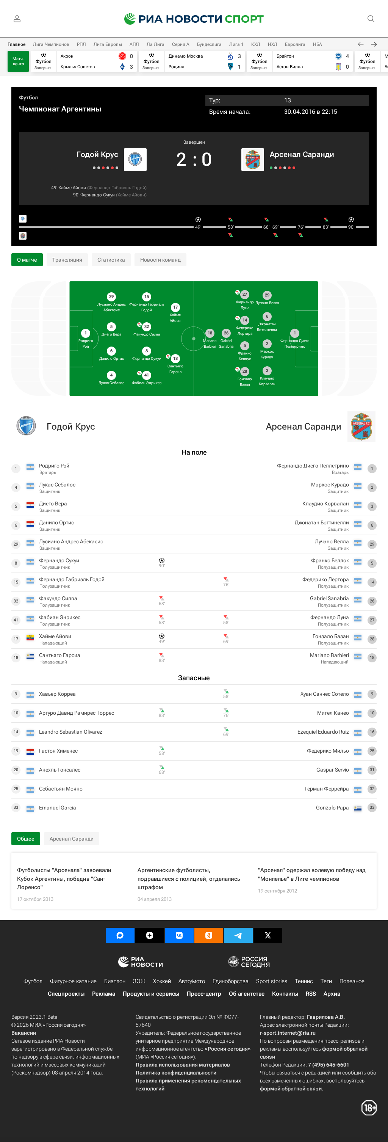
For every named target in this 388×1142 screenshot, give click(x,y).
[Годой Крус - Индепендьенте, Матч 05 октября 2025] (94, 167)
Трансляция (67, 260)
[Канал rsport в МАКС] (120, 935)
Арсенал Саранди (302, 154)
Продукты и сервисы (151, 993)
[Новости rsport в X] (267, 935)
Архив (332, 993)
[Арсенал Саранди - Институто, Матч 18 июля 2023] (280, 167)
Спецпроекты (66, 993)
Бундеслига (209, 44)
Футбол (28, 97)
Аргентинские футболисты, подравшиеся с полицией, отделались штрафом (189, 879)
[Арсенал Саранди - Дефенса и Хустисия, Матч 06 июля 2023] (289, 167)
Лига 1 (236, 44)
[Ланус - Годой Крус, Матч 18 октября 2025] (103, 167)
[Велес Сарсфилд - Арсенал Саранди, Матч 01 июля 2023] (294, 167)
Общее (25, 839)
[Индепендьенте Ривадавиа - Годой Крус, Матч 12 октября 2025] (98, 167)
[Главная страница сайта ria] (168, 19)
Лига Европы (108, 44)
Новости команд (160, 260)
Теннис (304, 981)
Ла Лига (155, 44)
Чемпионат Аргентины (60, 108)
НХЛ (272, 44)
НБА (317, 44)
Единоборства (231, 981)
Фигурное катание (73, 981)
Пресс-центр (204, 993)
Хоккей (162, 981)
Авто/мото (191, 981)
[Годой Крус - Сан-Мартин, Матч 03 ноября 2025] (107, 167)
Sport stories (271, 981)
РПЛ (81, 44)
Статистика (111, 260)
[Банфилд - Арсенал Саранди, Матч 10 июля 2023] (284, 167)
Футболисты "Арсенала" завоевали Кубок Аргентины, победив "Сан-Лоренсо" (64, 879)
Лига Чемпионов (51, 44)
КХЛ (255, 44)
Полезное (352, 981)
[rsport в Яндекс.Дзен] (149, 935)
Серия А (180, 44)
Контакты (285, 993)
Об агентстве (246, 993)
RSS (311, 993)
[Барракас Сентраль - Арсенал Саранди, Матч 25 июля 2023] (275, 167)
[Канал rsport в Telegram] (238, 935)
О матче (27, 260)
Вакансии (23, 1033)
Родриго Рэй (54, 466)
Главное (16, 44)
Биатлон (114, 981)
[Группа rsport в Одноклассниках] (208, 935)
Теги (326, 981)
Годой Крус (97, 154)
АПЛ (134, 44)
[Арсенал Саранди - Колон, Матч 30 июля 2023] (271, 167)
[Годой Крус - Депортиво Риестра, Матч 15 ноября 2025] (117, 167)
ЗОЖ (139, 981)
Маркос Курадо (330, 485)
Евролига (295, 44)
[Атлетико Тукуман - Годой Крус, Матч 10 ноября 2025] (112, 167)
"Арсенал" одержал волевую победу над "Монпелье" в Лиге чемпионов (312, 874)
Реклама (103, 993)
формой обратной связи (291, 1089)
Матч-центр (18, 61)
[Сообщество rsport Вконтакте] (179, 935)
